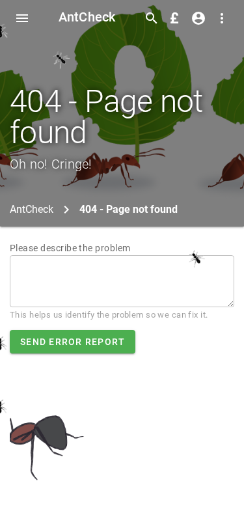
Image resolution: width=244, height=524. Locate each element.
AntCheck (87, 17)
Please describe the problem (70, 248)
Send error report (72, 342)
